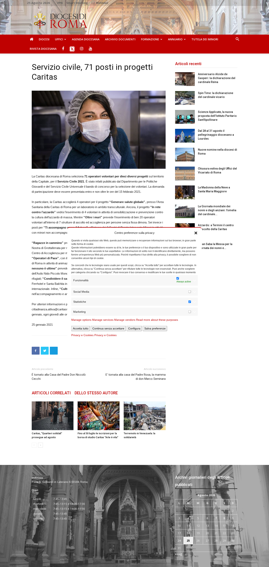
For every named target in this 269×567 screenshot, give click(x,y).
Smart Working (77, 3)
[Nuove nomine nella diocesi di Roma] (185, 154)
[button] (196, 233)
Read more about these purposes (157, 319)
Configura (134, 328)
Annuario (175, 39)
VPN (60, 3)
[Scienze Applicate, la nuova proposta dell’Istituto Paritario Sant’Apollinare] (185, 117)
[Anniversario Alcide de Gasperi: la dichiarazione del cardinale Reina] (185, 79)
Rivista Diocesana (43, 49)
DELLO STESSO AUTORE (96, 393)
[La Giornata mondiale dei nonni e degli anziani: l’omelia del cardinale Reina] (185, 211)
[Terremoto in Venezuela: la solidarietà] (145, 415)
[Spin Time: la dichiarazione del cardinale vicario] (185, 98)
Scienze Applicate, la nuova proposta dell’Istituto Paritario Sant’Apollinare (217, 115)
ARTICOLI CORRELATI (51, 393)
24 (179, 540)
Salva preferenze (155, 328)
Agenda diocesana (85, 39)
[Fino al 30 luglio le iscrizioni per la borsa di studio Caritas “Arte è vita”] (99, 415)
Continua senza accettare (108, 328)
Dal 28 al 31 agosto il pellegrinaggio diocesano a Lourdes (216, 134)
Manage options (81, 319)
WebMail (101, 3)
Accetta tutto (80, 328)
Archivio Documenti (120, 39)
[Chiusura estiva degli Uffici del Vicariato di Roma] (185, 173)
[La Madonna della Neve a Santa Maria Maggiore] (185, 192)
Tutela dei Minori (204, 39)
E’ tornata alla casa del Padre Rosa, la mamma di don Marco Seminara (136, 377)
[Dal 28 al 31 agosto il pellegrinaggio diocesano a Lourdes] (185, 136)
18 (188, 533)
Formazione (150, 39)
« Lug (178, 554)
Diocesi (44, 39)
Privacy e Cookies (82, 335)
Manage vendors (124, 319)
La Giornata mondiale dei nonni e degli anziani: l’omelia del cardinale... (217, 210)
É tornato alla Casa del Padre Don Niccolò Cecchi (59, 377)
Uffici (59, 39)
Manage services (102, 319)
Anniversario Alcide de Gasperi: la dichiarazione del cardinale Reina (216, 78)
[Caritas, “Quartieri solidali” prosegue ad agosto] (53, 415)
